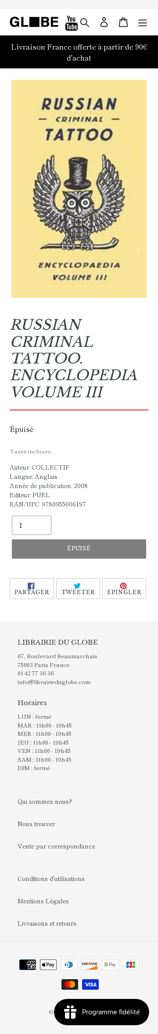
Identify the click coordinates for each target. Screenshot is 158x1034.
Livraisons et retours (47, 923)
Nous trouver (36, 823)
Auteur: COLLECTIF (39, 467)
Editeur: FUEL (30, 494)
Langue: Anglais (33, 476)
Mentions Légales (43, 900)
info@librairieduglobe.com (54, 681)
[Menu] (142, 22)
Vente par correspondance (56, 845)
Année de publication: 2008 (49, 485)
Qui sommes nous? (45, 801)
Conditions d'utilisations (51, 878)
